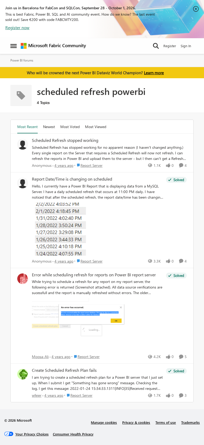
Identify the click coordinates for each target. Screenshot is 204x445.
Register (169, 45)
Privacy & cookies (136, 422)
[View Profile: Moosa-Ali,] (22, 278)
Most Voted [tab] (70, 126)
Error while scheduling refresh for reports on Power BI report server (94, 274)
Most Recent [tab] (27, 126)
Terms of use (165, 422)
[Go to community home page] (53, 46)
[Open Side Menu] (13, 46)
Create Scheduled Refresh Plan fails (64, 370)
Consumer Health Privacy (73, 434)
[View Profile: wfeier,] (22, 374)
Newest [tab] (49, 126)
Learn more (154, 72)
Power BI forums (21, 60)
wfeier (36, 395)
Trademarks (190, 422)
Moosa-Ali (40, 356)
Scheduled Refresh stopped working (65, 140)
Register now (17, 27)
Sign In (186, 45)
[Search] (156, 46)
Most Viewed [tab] (95, 126)
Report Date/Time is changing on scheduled (72, 179)
